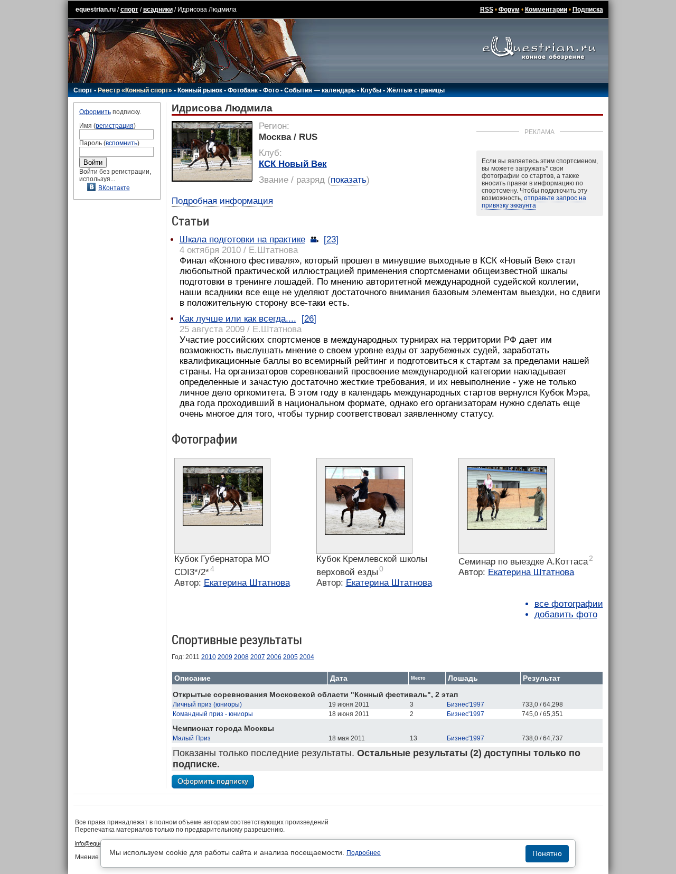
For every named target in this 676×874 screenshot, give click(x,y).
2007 (257, 657)
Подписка (587, 9)
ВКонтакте (114, 188)
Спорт (82, 90)
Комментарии (546, 9)
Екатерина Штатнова (247, 583)
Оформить (95, 112)
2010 (208, 657)
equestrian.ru (96, 9)
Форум (509, 9)
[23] (331, 239)
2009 (225, 657)
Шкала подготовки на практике (242, 239)
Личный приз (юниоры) (207, 704)
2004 (306, 657)
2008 (241, 657)
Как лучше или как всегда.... (238, 319)
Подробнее (363, 853)
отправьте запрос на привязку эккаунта (534, 201)
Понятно (547, 853)
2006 (274, 657)
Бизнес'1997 (465, 704)
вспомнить (121, 143)
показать (349, 180)
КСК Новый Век (293, 164)
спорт (129, 9)
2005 (290, 657)
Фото (271, 90)
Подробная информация (222, 201)
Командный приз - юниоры (213, 714)
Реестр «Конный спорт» (135, 90)
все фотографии (568, 604)
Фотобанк (243, 90)
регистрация (115, 125)
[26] (309, 319)
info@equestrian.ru (99, 843)
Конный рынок (199, 90)
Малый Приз (192, 738)
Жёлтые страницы (416, 90)
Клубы (371, 90)
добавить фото (565, 614)
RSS (486, 9)
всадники (158, 9)
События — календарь (319, 90)
